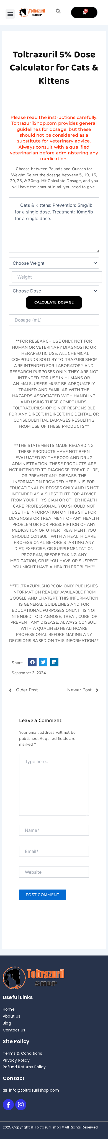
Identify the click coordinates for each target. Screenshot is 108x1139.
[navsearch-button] (58, 12)
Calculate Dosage (54, 302)
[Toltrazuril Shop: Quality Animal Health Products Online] (32, 12)
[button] (10, 14)
